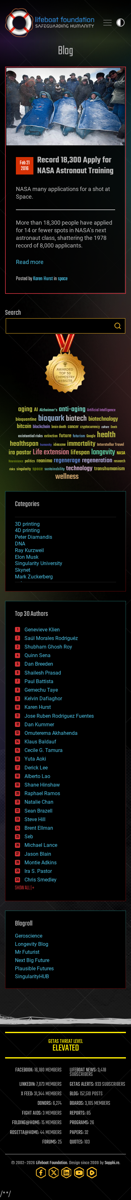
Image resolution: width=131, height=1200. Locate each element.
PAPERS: (77, 1133)
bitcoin (24, 426)
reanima (44, 461)
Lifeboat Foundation (51, 1163)
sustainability (55, 469)
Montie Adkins (40, 863)
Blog (65, 51)
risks (12, 469)
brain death (59, 427)
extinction (51, 436)
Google (90, 436)
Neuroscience (16, 462)
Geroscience (28, 936)
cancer (73, 427)
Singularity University (38, 563)
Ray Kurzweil (29, 550)
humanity (46, 445)
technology (79, 468)
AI (36, 410)
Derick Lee (36, 768)
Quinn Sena (37, 655)
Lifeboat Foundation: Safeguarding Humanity (49, 22)
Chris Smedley (40, 880)
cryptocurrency (90, 427)
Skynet (22, 570)
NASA (121, 453)
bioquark (51, 418)
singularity (24, 469)
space (62, 279)
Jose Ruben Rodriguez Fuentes (59, 716)
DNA (20, 544)
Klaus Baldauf (40, 742)
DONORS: (45, 1103)
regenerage (67, 460)
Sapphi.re (112, 1163)
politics (30, 461)
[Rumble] (92, 1172)
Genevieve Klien (42, 630)
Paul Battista (38, 681)
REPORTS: (78, 1113)
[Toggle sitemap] (107, 22)
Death (114, 427)
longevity (103, 452)
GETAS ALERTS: (82, 1084)
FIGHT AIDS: (32, 1113)
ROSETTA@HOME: (24, 1133)
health (106, 435)
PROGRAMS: (79, 1123)
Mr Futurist (27, 952)
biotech (76, 418)
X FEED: (27, 1094)
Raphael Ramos (42, 793)
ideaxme (59, 445)
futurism (79, 436)
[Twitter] (54, 1172)
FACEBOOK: (24, 1070)
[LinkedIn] (66, 1172)
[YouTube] (79, 1172)
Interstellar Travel (110, 445)
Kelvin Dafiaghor (43, 699)
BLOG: (74, 1094)
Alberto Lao (37, 776)
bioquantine (26, 419)
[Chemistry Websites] (65, 365)
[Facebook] (41, 1172)
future (65, 436)
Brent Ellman (38, 828)
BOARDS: (77, 1103)
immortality (81, 444)
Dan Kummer (39, 725)
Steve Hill (34, 819)
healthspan (24, 444)
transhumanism (109, 469)
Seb (28, 837)
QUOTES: (76, 1142)
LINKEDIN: (27, 1084)
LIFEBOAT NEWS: (83, 1070)
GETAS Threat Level (65, 1046)
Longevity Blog (31, 944)
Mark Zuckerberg (34, 577)
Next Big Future (32, 960)
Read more (30, 262)
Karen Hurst (43, 279)
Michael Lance (40, 845)
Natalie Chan (38, 802)
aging (25, 409)
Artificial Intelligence (101, 410)
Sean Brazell (38, 811)
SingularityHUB (32, 976)
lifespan (80, 452)
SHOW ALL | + (24, 888)
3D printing (27, 524)
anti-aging (72, 409)
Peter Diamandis (33, 537)
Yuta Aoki (35, 759)
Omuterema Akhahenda (51, 733)
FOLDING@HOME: (26, 1123)
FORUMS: (49, 1142)
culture (105, 427)
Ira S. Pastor (38, 871)
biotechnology (103, 419)
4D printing (27, 530)
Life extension (51, 452)
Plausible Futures (34, 969)
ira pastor (20, 452)
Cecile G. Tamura (43, 750)
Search (117, 325)
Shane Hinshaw (42, 785)
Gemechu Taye (41, 690)
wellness (67, 477)
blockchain (41, 427)
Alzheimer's (48, 410)
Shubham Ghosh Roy (48, 647)
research (119, 461)
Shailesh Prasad (42, 673)
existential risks (30, 436)
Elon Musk (26, 557)
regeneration (97, 460)
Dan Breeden (38, 664)
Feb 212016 (25, 166)
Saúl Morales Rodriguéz (51, 638)
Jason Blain (37, 854)
